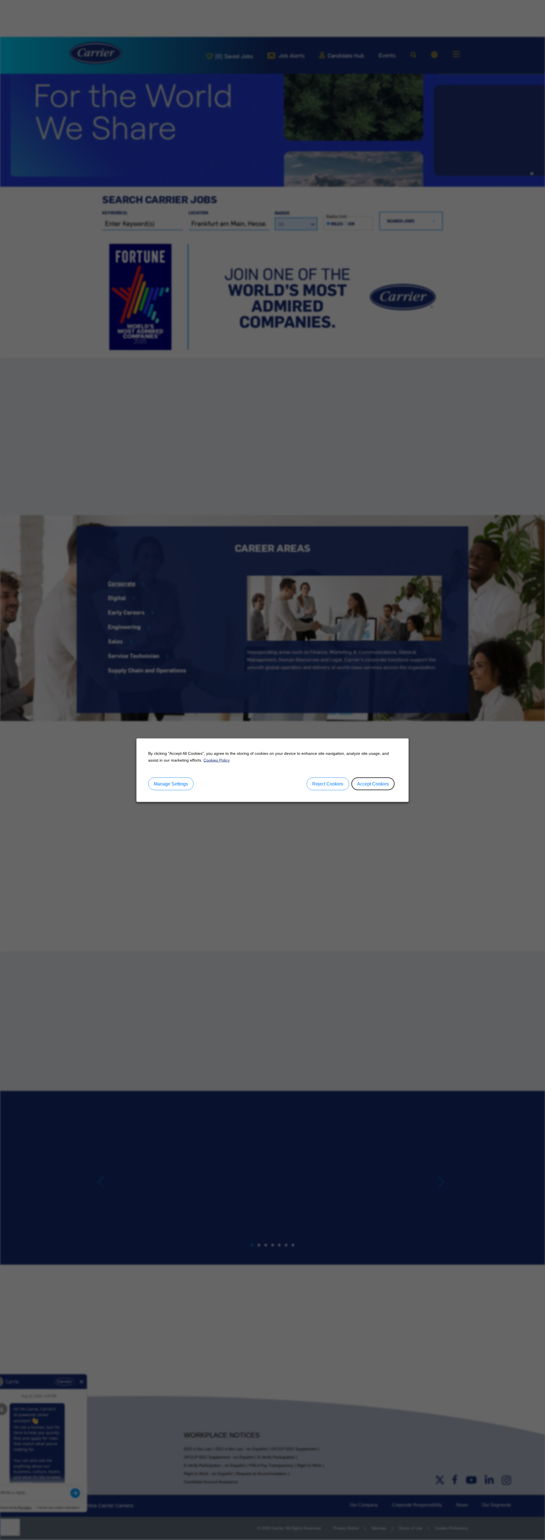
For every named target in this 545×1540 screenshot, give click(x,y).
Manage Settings (171, 783)
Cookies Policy (217, 760)
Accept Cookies (373, 783)
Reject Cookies (327, 783)
